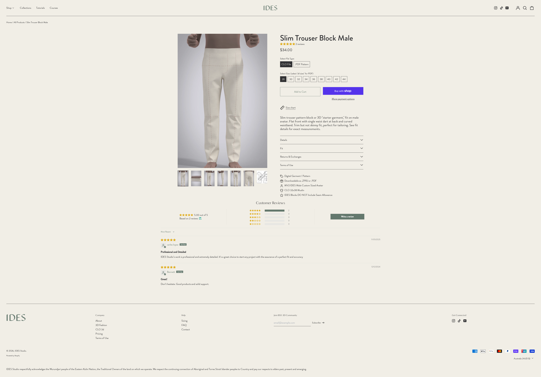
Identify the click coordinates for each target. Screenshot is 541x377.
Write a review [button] (347, 216)
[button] (525, 8)
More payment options (343, 98)
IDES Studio (20, 351)
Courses (54, 8)
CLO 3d (100, 329)
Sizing (184, 321)
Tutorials (40, 8)
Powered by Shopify (13, 355)
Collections (25, 8)
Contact (185, 329)
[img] (168, 240)
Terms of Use (102, 338)
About (99, 321)
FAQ (184, 325)
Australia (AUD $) (522, 358)
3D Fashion (101, 325)
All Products (19, 22)
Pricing (99, 334)
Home (9, 22)
